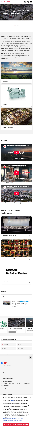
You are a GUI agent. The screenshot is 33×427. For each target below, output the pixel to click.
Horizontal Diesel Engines (7, 375)
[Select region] (25, 2)
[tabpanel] (16, 304)
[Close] (30, 397)
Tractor (4, 374)
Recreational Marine (8, 378)
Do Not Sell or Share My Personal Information (16, 424)
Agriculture (5, 372)
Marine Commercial (7, 381)
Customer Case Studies (27, 389)
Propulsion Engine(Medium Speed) (23, 383)
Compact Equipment (7, 394)
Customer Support (20, 391)
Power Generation (8, 354)
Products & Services (16, 389)
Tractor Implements (18, 375)
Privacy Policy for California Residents (13, 418)
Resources (12, 391)
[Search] (28, 2)
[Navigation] (31, 2)
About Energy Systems (7, 389)
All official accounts (7, 365)
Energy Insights (5, 391)
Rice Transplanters (20, 374)
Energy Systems (6, 388)
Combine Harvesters (11, 374)
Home (2, 354)
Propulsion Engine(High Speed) (8, 383)
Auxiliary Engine (6, 385)
